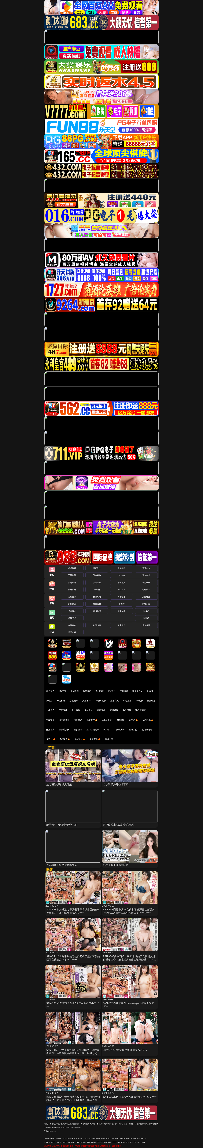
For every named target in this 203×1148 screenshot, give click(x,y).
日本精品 (97, 575)
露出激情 (97, 611)
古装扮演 (72, 596)
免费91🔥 (50, 739)
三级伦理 (72, 575)
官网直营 (87, 690)
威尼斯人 (50, 690)
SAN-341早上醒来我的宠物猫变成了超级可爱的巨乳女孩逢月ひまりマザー (73, 958)
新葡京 (49, 700)
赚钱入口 (109, 739)
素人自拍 (146, 575)
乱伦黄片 (76, 710)
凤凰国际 (86, 700)
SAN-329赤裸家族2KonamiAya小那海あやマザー (128, 1004)
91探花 (97, 589)
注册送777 (137, 690)
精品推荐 (72, 568)
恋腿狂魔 (146, 596)
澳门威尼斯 (147, 729)
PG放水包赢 (100, 700)
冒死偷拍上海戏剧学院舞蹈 (118, 824)
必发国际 (127, 710)
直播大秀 (133, 729)
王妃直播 (63, 710)
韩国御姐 (97, 582)
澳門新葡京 (64, 719)
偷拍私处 (88, 710)
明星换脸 (97, 603)
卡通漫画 (72, 611)
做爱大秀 (120, 729)
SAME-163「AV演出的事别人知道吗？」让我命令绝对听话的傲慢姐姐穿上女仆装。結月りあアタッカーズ (73, 1053)
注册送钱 (124, 690)
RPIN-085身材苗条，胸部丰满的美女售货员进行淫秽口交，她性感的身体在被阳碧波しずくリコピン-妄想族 (130, 959)
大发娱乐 (50, 719)
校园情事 (97, 625)
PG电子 (111, 690)
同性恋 (146, 618)
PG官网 (62, 690)
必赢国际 (74, 700)
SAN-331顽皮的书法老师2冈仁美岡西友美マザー (72, 1004)
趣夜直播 (101, 710)
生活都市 (72, 625)
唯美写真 (122, 611)
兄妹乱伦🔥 (79, 739)
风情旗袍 (72, 603)
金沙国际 (78, 729)
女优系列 (97, 596)
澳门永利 (100, 690)
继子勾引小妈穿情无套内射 (61, 824)
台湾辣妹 (72, 582)
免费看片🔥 (91, 719)
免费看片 (107, 729)
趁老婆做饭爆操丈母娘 (59, 784)
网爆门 (146, 611)
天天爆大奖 (64, 729)
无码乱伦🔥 (147, 719)
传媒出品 (72, 618)
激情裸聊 (120, 719)
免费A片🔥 (65, 739)
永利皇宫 (78, 719)
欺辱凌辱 (72, 589)
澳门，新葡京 (92, 729)
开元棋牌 (74, 690)
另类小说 (72, 632)
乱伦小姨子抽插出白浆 (116, 864)
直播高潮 (114, 700)
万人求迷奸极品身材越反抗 (61, 864)
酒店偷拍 (151, 700)
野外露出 (146, 589)
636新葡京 (107, 719)
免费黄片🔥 (94, 739)
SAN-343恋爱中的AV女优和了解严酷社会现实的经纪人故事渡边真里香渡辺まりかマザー (129, 911)
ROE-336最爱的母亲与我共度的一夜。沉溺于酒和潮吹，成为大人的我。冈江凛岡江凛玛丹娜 (73, 1098)
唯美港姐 (122, 582)
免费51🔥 (133, 719)
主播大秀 (50, 710)
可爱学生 (122, 596)
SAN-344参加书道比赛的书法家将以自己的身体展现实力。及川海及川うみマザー (73, 911)
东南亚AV (146, 582)
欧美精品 (122, 568)
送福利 (150, 690)
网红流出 (122, 589)
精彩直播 (127, 700)
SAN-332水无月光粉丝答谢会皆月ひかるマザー (130, 1096)
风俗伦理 (146, 625)
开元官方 (50, 729)
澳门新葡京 (140, 710)
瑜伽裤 (121, 603)
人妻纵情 (122, 625)
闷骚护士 (146, 603)
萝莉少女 (146, 568)
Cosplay (121, 575)
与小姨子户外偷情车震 (116, 784)
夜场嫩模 (114, 710)
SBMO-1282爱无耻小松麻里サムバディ (125, 1050)
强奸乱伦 (97, 568)
